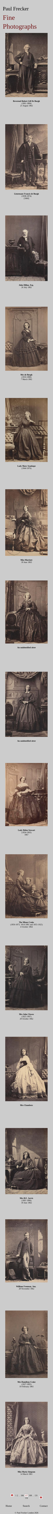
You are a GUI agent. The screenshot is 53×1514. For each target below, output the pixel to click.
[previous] (12, 1496)
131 (36, 1495)
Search (26, 1505)
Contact (44, 1505)
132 (26, 1498)
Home (9, 1505)
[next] (41, 1498)
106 (22, 1495)
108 (30, 1495)
